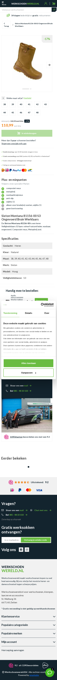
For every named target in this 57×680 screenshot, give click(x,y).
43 (45, 104)
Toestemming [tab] (10, 313)
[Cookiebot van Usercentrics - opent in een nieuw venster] (41, 305)
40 (21, 104)
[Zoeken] (54, 9)
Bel (19, 391)
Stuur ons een (19, 385)
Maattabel (27, 98)
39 (13, 104)
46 (21, 112)
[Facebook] (21, 549)
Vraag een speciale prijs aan (13, 143)
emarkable (34, 675)
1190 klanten (16, 437)
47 (29, 112)
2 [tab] (30, 89)
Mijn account (9, 641)
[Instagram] (27, 549)
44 (4, 112)
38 (4, 104)
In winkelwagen (29, 133)
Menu (4, 4)
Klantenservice (10, 616)
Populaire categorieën (14, 625)
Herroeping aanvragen (12, 650)
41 (29, 104)
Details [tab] (28, 313)
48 (37, 112)
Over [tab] (46, 313)
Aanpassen (27, 372)
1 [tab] (25, 89)
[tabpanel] (27, 61)
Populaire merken (11, 633)
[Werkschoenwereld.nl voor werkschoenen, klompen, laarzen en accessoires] (25, 3)
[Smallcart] (53, 3)
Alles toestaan (28, 363)
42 (37, 104)
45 (13, 112)
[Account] (45, 3)
